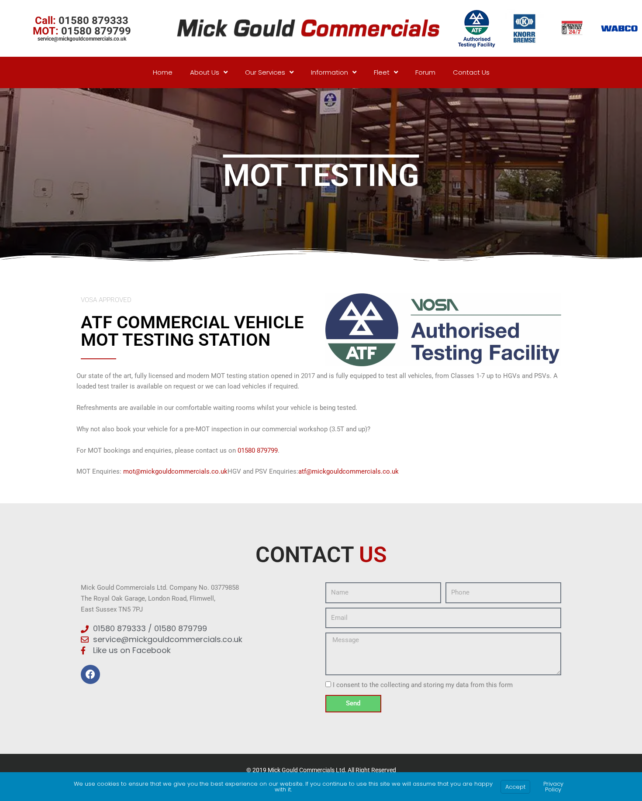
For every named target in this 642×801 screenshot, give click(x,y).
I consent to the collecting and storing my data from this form (423, 685)
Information (329, 72)
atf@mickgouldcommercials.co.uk (348, 471)
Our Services (265, 72)
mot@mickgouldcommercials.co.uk (175, 471)
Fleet (382, 72)
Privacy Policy (553, 787)
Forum (425, 72)
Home (163, 72)
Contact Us (471, 72)
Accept (515, 787)
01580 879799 (258, 450)
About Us (204, 72)
